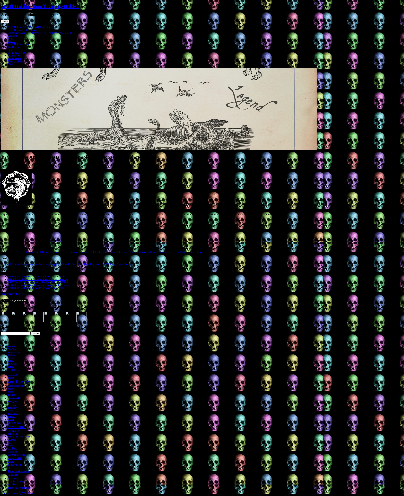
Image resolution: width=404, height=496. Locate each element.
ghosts (11, 391)
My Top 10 (13, 55)
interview (123, 252)
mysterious (14, 422)
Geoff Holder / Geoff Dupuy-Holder (40, 6)
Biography (13, 35)
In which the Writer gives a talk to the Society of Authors (36, 288)
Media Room (14, 58)
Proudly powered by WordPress (17, 493)
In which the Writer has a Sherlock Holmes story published (37, 276)
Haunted (113, 252)
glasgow (12, 394)
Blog (10, 38)
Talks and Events (48, 252)
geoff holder (95, 252)
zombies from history (19, 487)
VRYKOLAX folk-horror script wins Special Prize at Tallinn (38, 282)
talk (9, 468)
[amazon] (6, 321)
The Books (13, 47)
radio (10, 442)
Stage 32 (11, 462)
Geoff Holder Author (17, 386)
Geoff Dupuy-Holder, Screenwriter (25, 30)
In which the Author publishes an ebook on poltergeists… (31, 264)
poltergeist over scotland (20, 436)
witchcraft (13, 478)
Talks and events (18, 471)
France (11, 377)
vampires (13, 474)
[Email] (81, 321)
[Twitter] (28, 321)
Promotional (32, 252)
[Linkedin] (38, 321)
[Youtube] (49, 321)
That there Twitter (13, 294)
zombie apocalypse (17, 481)
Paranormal (135, 252)
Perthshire (14, 430)
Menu (5, 22)
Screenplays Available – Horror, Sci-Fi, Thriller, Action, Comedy (40, 33)
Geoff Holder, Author (18, 44)
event (11, 366)
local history (14, 413)
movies (11, 416)
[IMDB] (71, 321)
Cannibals (11, 355)
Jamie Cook (197, 252)
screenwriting (17, 454)
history (12, 401)
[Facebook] (17, 321)
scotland (12, 448)
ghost (105, 252)
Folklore (13, 370)
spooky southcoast (163, 252)
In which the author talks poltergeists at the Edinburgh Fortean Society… (100, 264)
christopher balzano (78, 252)
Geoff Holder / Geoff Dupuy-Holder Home (29, 27)
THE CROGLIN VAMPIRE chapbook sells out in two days (38, 279)
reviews (10, 445)
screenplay (13, 451)
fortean (12, 374)
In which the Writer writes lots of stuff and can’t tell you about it (39, 285)
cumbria (11, 358)
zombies (13, 484)
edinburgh (13, 363)
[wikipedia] (60, 321)
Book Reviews (15, 50)
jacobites (11, 411)
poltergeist (147, 252)
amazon (12, 346)
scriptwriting (16, 458)
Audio (11, 64)
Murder (11, 419)
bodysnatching (14, 352)
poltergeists (12, 440)
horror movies (13, 405)
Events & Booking (17, 52)
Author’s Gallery (16, 61)
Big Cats (12, 349)
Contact (11, 41)
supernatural (16, 464)
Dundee (11, 360)
